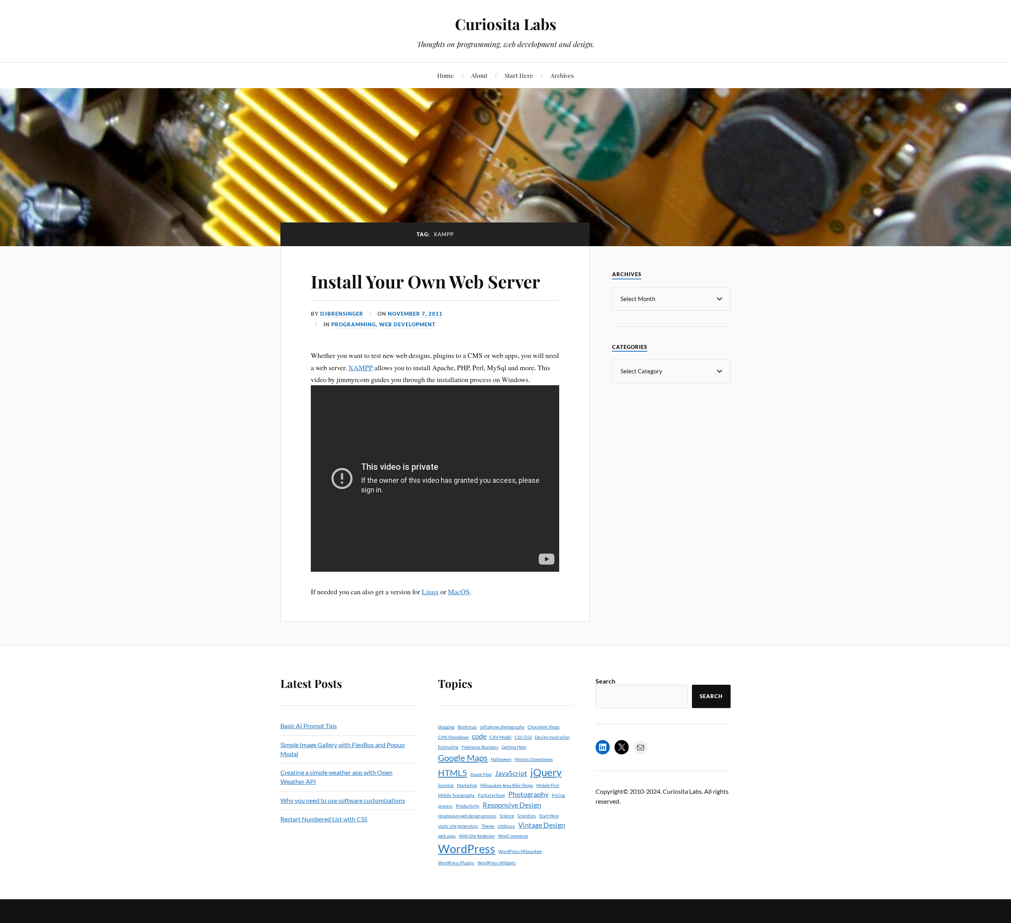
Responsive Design (512, 805)
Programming (353, 324)
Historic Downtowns (534, 759)
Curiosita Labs (505, 24)
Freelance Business (480, 747)
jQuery (546, 772)
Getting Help (514, 747)
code (479, 736)
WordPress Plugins (456, 862)
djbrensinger (341, 314)
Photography (528, 794)
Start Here (519, 75)
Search (605, 681)
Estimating (448, 747)
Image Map (481, 774)
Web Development (407, 324)
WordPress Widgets (496, 862)
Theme (487, 826)
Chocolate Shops (544, 726)
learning (446, 785)
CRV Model (500, 737)
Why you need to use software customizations (342, 800)
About (479, 75)
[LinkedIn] (603, 747)
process (445, 805)
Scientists (526, 815)
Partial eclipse (491, 795)
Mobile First (547, 785)
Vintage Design (541, 825)
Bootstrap (467, 726)
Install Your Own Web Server (425, 281)
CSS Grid (523, 737)
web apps (447, 835)
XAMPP (360, 367)
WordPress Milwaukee (520, 851)
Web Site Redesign (477, 835)
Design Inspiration (552, 737)
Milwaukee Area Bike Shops (506, 785)
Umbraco (506, 826)
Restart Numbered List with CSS (323, 819)
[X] (621, 747)
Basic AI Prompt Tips (308, 725)
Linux (430, 591)
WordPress (466, 848)
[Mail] (640, 747)
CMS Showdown (453, 737)
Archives (562, 75)
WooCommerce (513, 835)
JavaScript (511, 773)
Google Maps (463, 757)
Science (507, 815)
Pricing (558, 795)
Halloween (501, 759)
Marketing (467, 785)
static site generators (458, 826)
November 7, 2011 (415, 314)
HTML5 (452, 772)
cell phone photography (502, 726)
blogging (446, 726)
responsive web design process (467, 815)
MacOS (459, 591)
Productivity (467, 805)
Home (445, 75)
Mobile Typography (456, 795)
